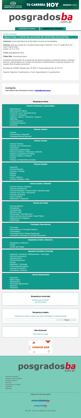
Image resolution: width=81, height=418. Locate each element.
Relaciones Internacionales (20, 150)
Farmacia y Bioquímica (18, 189)
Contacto (8, 386)
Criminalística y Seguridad (19, 134)
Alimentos (14, 286)
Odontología (14, 220)
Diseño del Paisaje (17, 247)
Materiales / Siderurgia (18, 264)
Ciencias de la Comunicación (20, 146)
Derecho (13, 132)
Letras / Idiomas (16, 177)
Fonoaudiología (15, 210)
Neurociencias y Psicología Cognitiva (23, 229)
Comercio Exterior (16, 121)
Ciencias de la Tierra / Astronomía (22, 193)
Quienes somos (11, 380)
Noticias (8, 382)
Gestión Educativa (16, 169)
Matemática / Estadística (19, 199)
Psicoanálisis (15, 231)
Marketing (13, 119)
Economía (13, 125)
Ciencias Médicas (16, 206)
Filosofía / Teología (17, 171)
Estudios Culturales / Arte (19, 179)
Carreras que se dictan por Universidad (40, 301)
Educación (14, 167)
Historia (13, 175)
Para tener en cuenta (40, 334)
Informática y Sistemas (18, 270)
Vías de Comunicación (18, 256)
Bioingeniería (15, 208)
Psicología (14, 227)
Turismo (13, 158)
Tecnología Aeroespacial (19, 266)
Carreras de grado (27, 29)
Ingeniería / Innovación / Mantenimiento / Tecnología (29, 254)
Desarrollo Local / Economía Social (23, 113)
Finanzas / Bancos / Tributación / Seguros (25, 117)
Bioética (13, 173)
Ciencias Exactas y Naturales (20, 187)
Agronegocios (15, 282)
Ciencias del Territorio (18, 268)
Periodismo (14, 148)
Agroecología (15, 280)
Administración (15, 109)
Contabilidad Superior (18, 123)
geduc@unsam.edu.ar (43, 90)
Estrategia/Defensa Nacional (20, 136)
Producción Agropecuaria (19, 284)
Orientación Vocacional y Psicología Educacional (28, 235)
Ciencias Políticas (16, 144)
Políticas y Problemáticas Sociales (23, 160)
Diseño (12, 245)
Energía (13, 262)
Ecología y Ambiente (17, 195)
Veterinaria (14, 288)
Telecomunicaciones (17, 260)
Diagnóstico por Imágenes (20, 218)
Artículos (8, 389)
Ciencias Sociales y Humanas (21, 156)
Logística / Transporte (18, 115)
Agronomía (14, 278)
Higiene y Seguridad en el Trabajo (22, 154)
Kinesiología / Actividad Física (21, 214)
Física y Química (16, 197)
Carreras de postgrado (13, 378)
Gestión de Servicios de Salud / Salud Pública (27, 216)
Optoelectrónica (16, 258)
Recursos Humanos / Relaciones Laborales (26, 152)
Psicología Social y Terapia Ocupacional (24, 233)
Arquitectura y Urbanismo (19, 243)
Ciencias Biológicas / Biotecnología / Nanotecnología (29, 191)
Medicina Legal (15, 212)
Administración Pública (18, 111)
